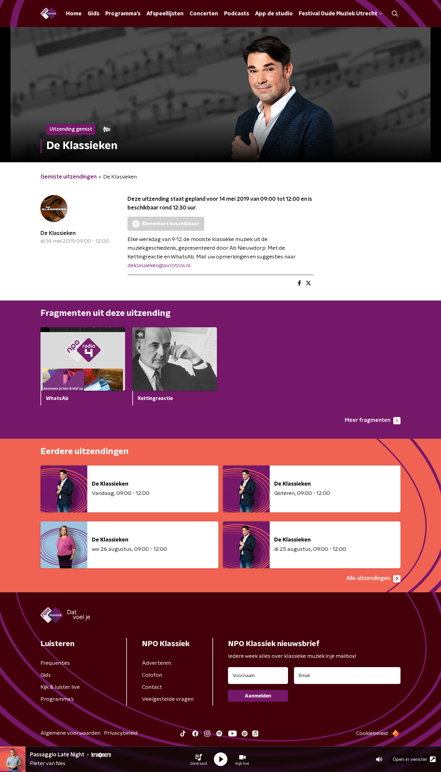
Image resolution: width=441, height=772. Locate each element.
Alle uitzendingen (368, 578)
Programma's (122, 14)
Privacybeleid (121, 733)
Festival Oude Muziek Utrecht (338, 14)
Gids (93, 14)
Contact (152, 687)
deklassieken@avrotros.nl (159, 265)
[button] (198, 759)
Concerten (204, 14)
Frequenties (55, 663)
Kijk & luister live (60, 687)
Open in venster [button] (410, 759)
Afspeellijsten (165, 14)
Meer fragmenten (367, 420)
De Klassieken (58, 233)
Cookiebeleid (372, 733)
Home (74, 14)
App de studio (274, 14)
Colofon (152, 675)
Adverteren (156, 663)
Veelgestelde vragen (168, 699)
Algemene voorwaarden (70, 733)
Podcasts (236, 14)
